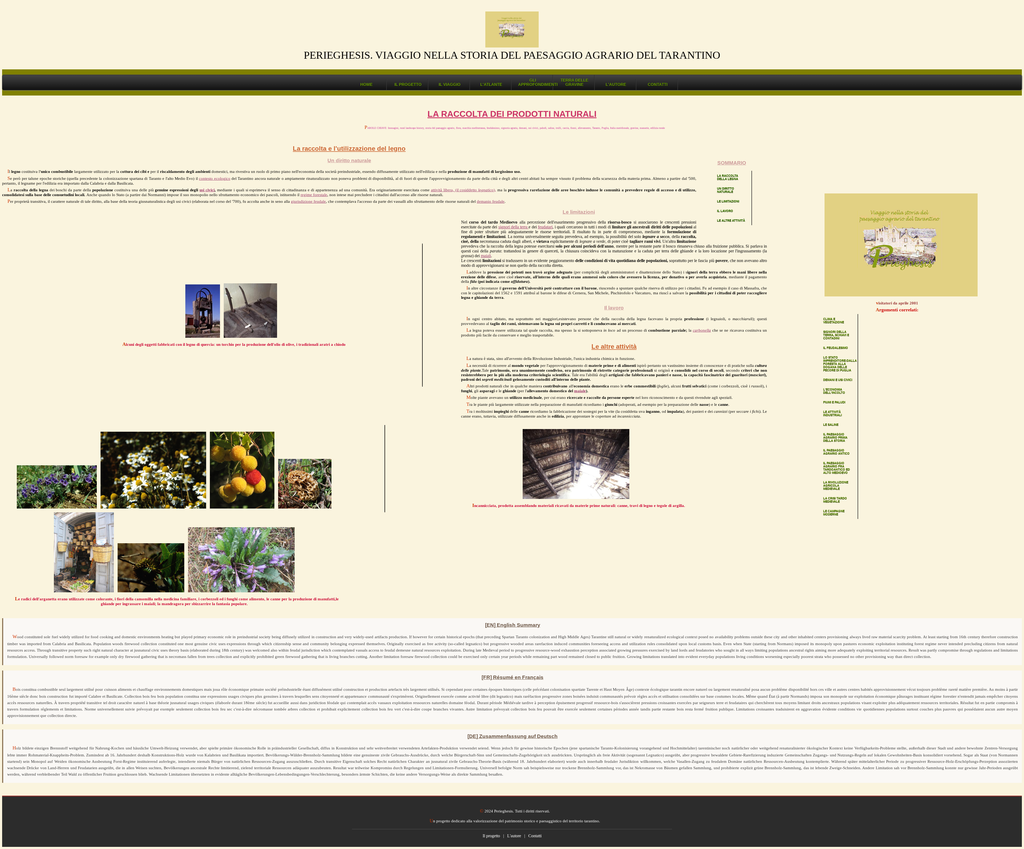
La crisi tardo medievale (835, 500)
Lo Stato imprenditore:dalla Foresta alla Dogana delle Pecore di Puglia (840, 364)
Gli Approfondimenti (535, 82)
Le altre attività (731, 220)
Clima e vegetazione (833, 320)
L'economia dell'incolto (834, 391)
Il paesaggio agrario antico (836, 452)
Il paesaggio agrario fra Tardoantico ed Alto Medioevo (836, 467)
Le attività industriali (832, 413)
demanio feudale (491, 201)
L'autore (616, 84)
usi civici (207, 190)
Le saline (830, 424)
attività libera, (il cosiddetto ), (463, 190)
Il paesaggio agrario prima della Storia (835, 437)
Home (366, 84)
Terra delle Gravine (574, 82)
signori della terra (513, 227)
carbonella (702, 330)
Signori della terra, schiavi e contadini (836, 335)
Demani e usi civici (837, 379)
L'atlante (491, 84)
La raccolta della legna (727, 177)
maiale (580, 391)
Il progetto (408, 84)
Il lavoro (725, 210)
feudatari (545, 227)
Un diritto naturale (725, 190)
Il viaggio (450, 84)
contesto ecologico (214, 178)
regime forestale (314, 195)
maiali (486, 255)
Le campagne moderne (834, 512)
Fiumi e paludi (834, 402)
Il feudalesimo (835, 347)
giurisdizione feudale (308, 201)
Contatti (657, 84)
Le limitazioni (728, 201)
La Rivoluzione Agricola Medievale (835, 485)
